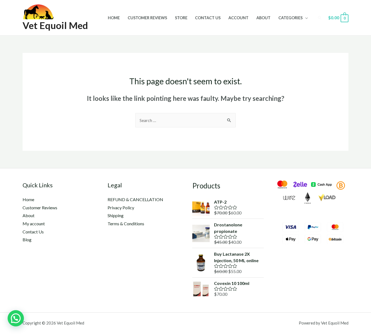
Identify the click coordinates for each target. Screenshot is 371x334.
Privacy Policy (121, 207)
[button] (16, 318)
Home (114, 17)
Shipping (116, 215)
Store (181, 17)
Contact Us (208, 17)
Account (238, 17)
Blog (27, 239)
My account (34, 223)
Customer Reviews (147, 17)
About (263, 17)
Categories (290, 17)
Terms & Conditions (126, 223)
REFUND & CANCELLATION (135, 199)
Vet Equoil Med (55, 25)
